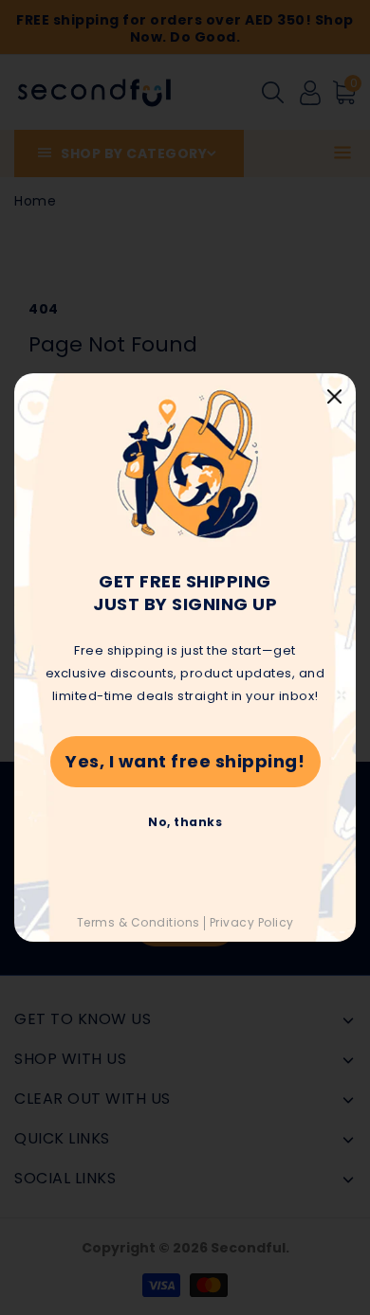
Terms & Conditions (138, 922)
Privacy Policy (252, 922)
